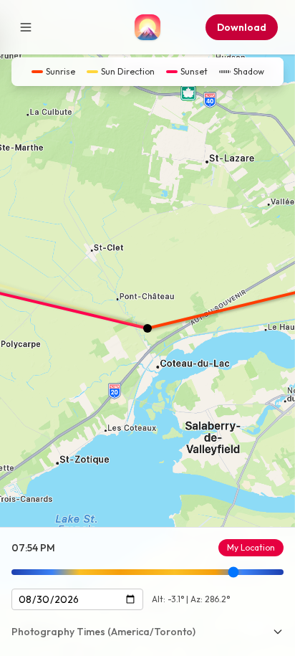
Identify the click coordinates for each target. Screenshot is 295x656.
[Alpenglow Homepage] (147, 27)
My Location (251, 547)
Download (241, 27)
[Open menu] (26, 27)
